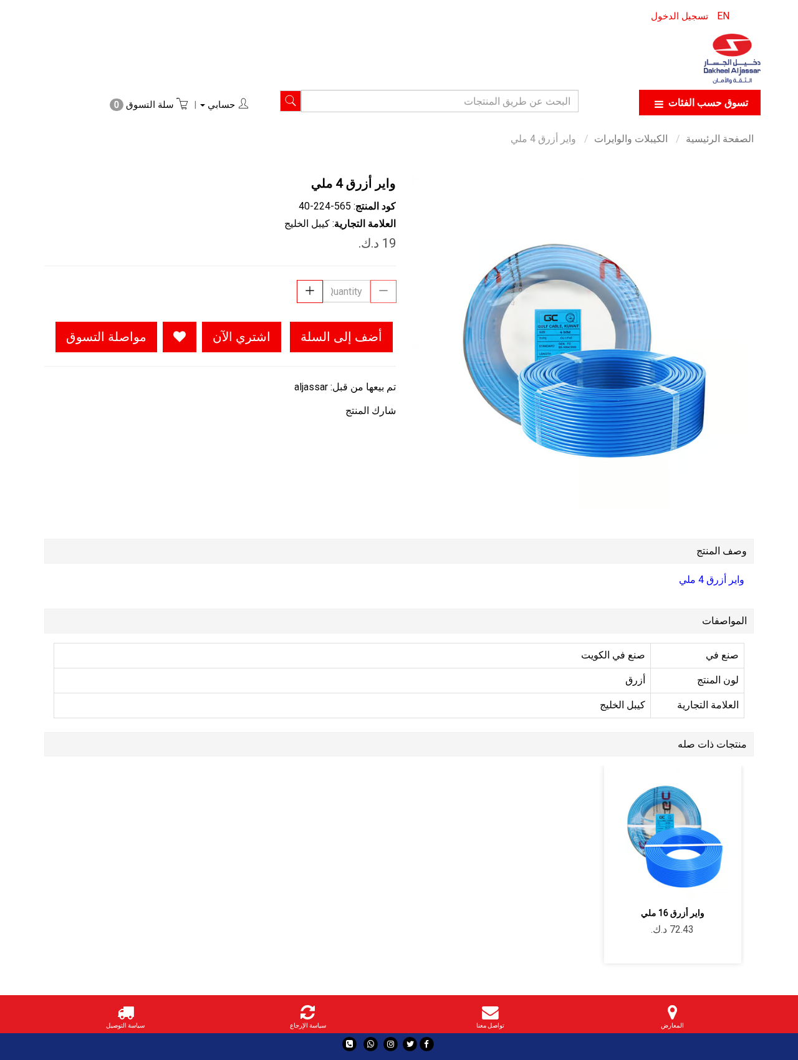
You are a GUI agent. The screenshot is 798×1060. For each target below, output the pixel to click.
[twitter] (409, 1044)
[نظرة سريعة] (658, 883)
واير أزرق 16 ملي (672, 913)
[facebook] (426, 1044)
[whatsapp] (370, 1044)
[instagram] (390, 1044)
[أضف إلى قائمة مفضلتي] (179, 337)
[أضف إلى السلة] (716, 883)
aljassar (311, 387)
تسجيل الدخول (679, 16)
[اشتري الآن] (628, 883)
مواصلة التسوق (106, 336)
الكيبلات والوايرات (631, 139)
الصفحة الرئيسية (720, 139)
